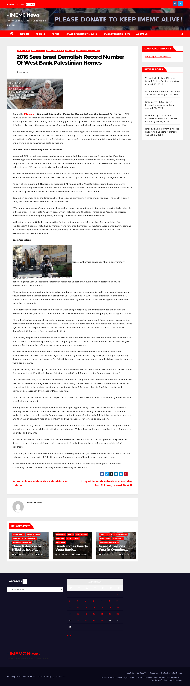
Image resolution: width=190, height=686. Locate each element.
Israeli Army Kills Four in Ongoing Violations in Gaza (113, 549)
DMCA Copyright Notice (171, 673)
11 (78, 607)
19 (86, 614)
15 (109, 607)
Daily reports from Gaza (158, 56)
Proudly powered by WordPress (21, 676)
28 (102, 620)
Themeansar (60, 676)
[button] (182, 34)
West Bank (94, 51)
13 (94, 607)
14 (102, 607)
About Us (142, 34)
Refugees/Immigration (22, 542)
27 (94, 620)
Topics (56, 34)
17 (70, 614)
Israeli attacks (38, 51)
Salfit (69, 538)
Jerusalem (70, 51)
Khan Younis (18, 538)
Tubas (76, 538)
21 (102, 614)
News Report (82, 51)
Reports (24, 34)
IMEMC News (36, 502)
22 (109, 614)
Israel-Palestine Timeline (81, 34)
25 (78, 620)
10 (70, 607)
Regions (40, 34)
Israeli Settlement (55, 51)
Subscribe (154, 673)
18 (78, 614)
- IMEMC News (23, 15)
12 (86, 607)
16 (117, 607)
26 (86, 620)
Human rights (23, 51)
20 (94, 614)
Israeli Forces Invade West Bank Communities (71, 549)
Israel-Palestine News (116, 34)
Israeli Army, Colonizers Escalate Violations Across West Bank (162, 118)
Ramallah (60, 538)
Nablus (71, 534)
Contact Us (142, 673)
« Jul (69, 635)
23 (117, 614)
